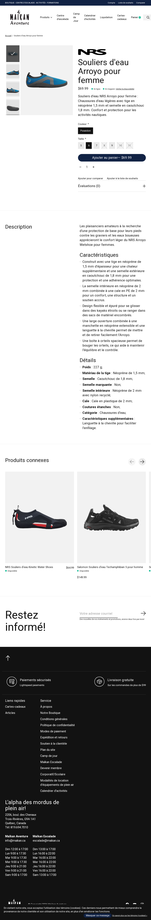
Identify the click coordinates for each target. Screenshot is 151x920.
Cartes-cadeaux (122, 17)
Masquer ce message (97, 915)
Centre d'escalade (63, 17)
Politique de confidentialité (57, 725)
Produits (44, 17)
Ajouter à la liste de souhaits (122, 178)
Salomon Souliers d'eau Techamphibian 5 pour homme (110, 567)
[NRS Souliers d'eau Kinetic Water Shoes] (39, 517)
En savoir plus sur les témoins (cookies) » (129, 915)
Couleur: (83, 124)
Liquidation (106, 17)
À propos (46, 707)
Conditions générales (53, 719)
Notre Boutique (50, 713)
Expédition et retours (53, 737)
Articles (10, 713)
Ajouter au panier (112, 157)
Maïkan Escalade (51, 762)
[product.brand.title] (112, 52)
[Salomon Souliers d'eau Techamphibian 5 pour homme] (111, 517)
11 (129, 145)
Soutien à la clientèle (53, 743)
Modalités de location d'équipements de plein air (57, 782)
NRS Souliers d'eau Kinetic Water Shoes (29, 567)
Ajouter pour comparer (90, 178)
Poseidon (85, 131)
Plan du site (47, 750)
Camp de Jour (76, 17)
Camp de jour (49, 756)
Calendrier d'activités (90, 17)
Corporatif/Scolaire (52, 774)
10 (120, 145)
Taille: (82, 139)
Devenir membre (51, 768)
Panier (137, 17)
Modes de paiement (53, 731)
